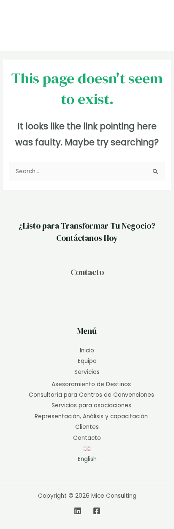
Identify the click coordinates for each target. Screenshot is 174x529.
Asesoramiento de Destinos (91, 384)
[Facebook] (97, 511)
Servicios (87, 372)
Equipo (87, 361)
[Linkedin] (78, 511)
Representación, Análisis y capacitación (91, 416)
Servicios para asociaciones (91, 405)
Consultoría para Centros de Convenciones (91, 395)
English (87, 459)
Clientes (87, 427)
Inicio (87, 350)
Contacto (87, 272)
